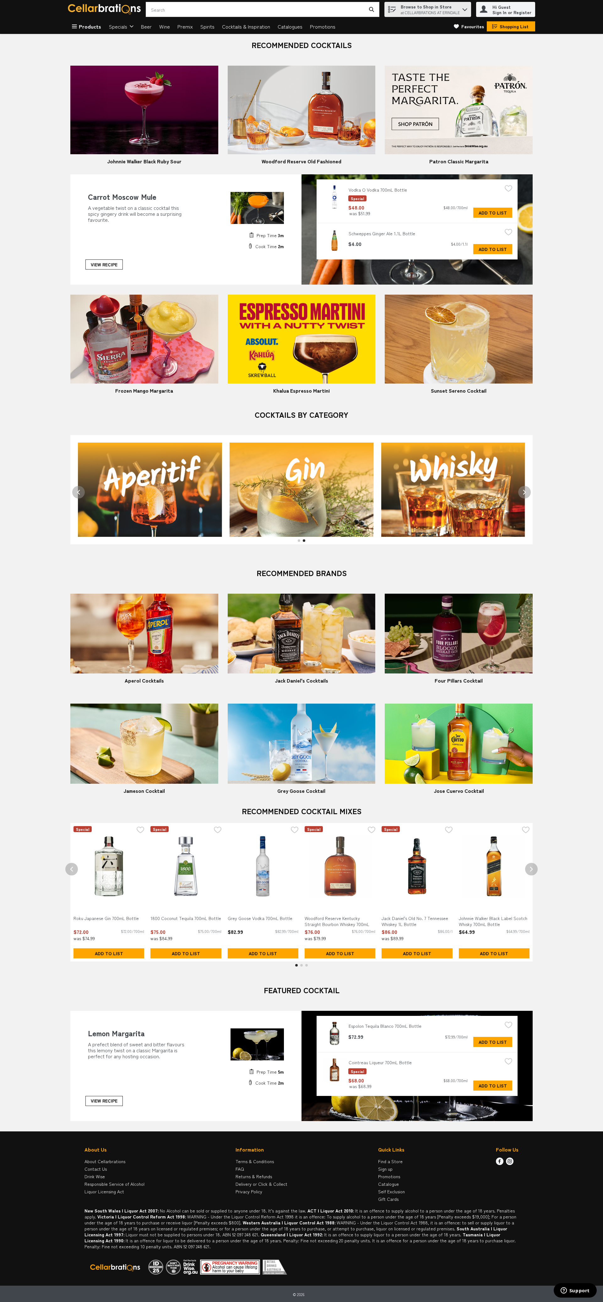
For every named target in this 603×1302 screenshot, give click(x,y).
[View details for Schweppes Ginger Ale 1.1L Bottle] (334, 240)
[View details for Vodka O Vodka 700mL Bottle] (334, 197)
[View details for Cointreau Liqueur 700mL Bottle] (334, 1070)
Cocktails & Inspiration (246, 26)
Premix (185, 26)
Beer (146, 26)
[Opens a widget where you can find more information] (575, 1291)
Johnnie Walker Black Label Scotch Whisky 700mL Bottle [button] (493, 921)
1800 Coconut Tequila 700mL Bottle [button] (185, 918)
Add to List (493, 213)
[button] (464, 8)
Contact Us (95, 1169)
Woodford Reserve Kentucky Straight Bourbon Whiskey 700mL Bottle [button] (337, 921)
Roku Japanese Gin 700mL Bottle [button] (106, 918)
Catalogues (290, 26)
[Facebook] (499, 1163)
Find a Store (390, 1161)
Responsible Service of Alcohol (114, 1184)
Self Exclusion (391, 1191)
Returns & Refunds (254, 1176)
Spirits (207, 26)
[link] (469, 26)
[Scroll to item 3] (306, 965)
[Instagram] (509, 1163)
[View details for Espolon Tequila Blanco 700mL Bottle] (334, 1033)
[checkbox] (508, 189)
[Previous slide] (78, 492)
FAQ (240, 1169)
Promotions (322, 26)
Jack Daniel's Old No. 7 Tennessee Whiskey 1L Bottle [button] (415, 921)
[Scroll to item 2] (304, 541)
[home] (105, 9)
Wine (164, 26)
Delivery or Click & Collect (261, 1184)
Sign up (385, 1169)
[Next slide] (524, 492)
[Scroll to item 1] (299, 541)
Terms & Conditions (255, 1161)
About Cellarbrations (104, 1161)
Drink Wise (94, 1176)
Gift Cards (388, 1199)
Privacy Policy (249, 1191)
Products (90, 26)
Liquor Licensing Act (104, 1191)
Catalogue (388, 1184)
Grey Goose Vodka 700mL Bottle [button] (260, 918)
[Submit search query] (372, 9)
